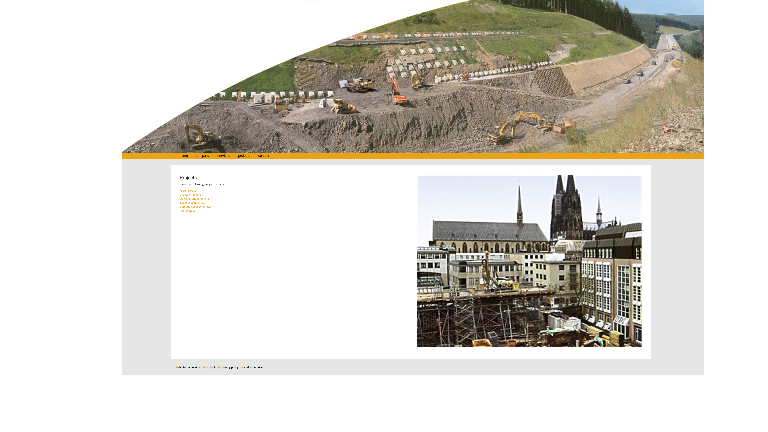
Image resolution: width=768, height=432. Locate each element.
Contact (263, 156)
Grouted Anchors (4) (192, 194)
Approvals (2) (188, 210)
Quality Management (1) (195, 198)
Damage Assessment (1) (195, 206)
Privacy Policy (230, 367)
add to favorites (254, 367)
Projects (244, 156)
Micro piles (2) (189, 190)
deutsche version (189, 367)
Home (184, 156)
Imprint (211, 367)
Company (202, 156)
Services (223, 156)
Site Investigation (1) (193, 202)
